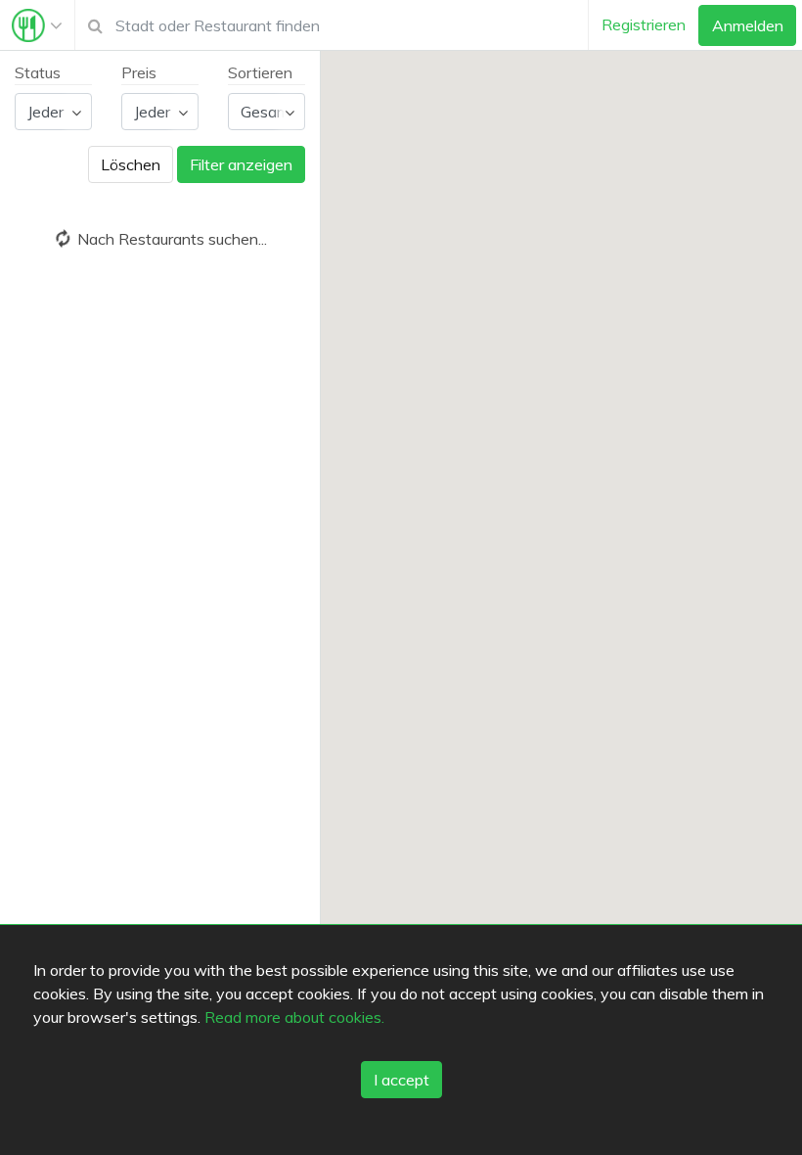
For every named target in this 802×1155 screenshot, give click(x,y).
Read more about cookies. (294, 1017)
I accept (401, 1079)
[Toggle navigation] (37, 25)
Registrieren (644, 24)
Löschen (130, 164)
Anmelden (747, 25)
